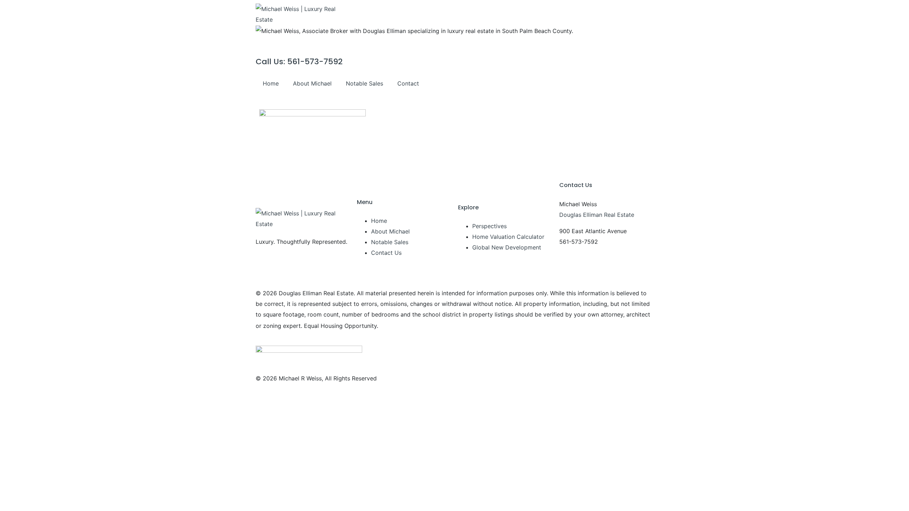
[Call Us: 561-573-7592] (264, 45)
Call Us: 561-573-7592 (299, 61)
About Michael (312, 83)
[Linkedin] (644, 85)
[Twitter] (605, 85)
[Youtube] (625, 85)
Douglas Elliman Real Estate (596, 214)
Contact (408, 83)
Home (271, 83)
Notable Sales (364, 83)
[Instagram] (586, 85)
